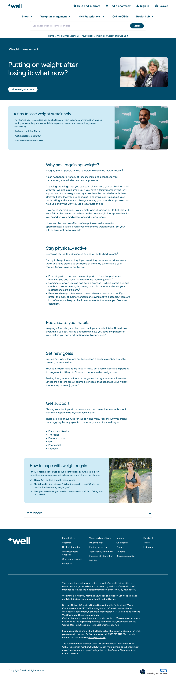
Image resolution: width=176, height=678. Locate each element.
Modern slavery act (98, 547)
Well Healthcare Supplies (70, 553)
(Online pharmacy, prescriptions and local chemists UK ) (90, 618)
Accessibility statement (101, 551)
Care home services (72, 559)
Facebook (148, 538)
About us (120, 538)
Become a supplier (125, 556)
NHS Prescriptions (90, 16)
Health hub (143, 16)
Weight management (53, 16)
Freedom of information (101, 556)
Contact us (122, 542)
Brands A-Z (67, 563)
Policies (93, 560)
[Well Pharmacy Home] (16, 6)
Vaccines (66, 542)
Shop (25, 16)
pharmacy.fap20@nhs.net (88, 634)
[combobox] (88, 26)
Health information (71, 547)
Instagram (148, 547)
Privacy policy (96, 542)
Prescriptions (68, 538)
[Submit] (137, 25)
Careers (120, 547)
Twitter (146, 542)
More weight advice (23, 89)
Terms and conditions (100, 538)
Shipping (120, 551)
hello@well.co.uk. (96, 637)
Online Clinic (120, 16)
